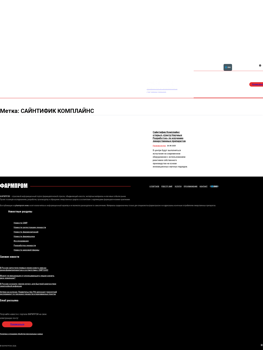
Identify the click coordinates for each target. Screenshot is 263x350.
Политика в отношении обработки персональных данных (21, 334)
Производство (159, 146)
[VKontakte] (256, 65)
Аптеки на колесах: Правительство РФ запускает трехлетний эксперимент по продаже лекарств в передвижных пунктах (28, 293)
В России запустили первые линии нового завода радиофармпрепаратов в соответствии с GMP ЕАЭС (24, 269)
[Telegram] (248, 345)
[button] (247, 64)
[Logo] (13, 185)
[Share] (260, 62)
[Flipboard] (256, 62)
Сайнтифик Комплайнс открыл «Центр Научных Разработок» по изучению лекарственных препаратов (169, 136)
